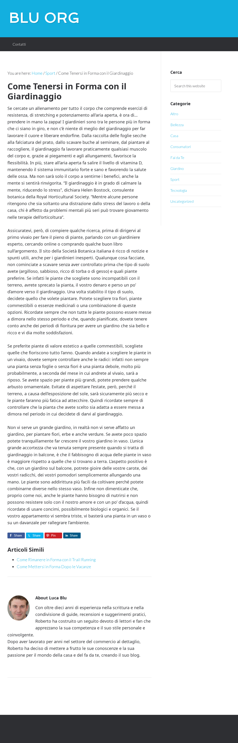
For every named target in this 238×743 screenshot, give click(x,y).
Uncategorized (182, 201)
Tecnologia (178, 190)
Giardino (177, 168)
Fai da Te (177, 157)
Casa (174, 135)
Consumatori (180, 146)
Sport (174, 179)
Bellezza (177, 124)
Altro (174, 113)
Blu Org (44, 18)
